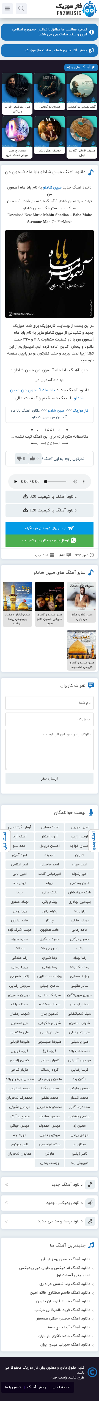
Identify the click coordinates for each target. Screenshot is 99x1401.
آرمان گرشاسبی (19, 827)
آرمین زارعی (79, 836)
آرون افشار (50, 836)
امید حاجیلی (49, 864)
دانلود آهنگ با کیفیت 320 (52, 497)
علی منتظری (19, 1032)
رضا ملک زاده (79, 967)
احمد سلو (19, 845)
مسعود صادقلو (49, 1116)
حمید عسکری (49, 939)
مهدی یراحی (79, 1135)
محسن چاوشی (79, 1088)
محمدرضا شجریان (19, 1097)
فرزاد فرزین (19, 1051)
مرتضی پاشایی (79, 1116)
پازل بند (79, 911)
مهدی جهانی (19, 1125)
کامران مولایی (49, 1060)
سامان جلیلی (49, 985)
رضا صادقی (20, 957)
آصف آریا (20, 836)
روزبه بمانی (19, 967)
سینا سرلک (19, 1004)
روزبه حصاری (79, 976)
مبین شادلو (56, 410)
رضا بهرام (79, 957)
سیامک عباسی (49, 995)
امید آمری (19, 855)
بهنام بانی (49, 901)
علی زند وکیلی (79, 1032)
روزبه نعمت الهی (49, 976)
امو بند (49, 855)
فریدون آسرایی (79, 1060)
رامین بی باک (49, 948)
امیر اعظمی (19, 864)
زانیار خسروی (19, 976)
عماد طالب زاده (79, 1051)
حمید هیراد (19, 939)
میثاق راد (79, 1144)
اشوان (79, 855)
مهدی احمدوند (49, 1125)
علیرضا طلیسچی (49, 1041)
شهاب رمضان (20, 1013)
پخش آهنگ (36, 1387)
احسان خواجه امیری (79, 846)
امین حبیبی (80, 827)
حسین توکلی (79, 939)
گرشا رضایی (79, 1069)
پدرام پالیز (49, 911)
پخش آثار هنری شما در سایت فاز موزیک (56, 50)
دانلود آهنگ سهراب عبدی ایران (65, 1344)
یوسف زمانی (49, 1163)
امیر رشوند (79, 873)
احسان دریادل (50, 845)
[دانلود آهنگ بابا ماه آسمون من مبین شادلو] (49, 274)
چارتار (50, 920)
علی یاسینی (79, 1041)
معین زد (79, 1125)
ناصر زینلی (79, 1153)
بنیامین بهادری (79, 901)
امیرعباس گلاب (49, 873)
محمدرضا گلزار (79, 1107)
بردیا (19, 892)
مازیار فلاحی (19, 1069)
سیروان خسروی (19, 995)
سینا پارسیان (79, 1004)
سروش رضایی (19, 985)
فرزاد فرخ (49, 1051)
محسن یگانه (49, 1088)
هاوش (49, 1153)
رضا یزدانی (49, 967)
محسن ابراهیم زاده (20, 1079)
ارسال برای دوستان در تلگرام (45, 528)
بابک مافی (49, 892)
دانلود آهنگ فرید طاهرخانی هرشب (62, 1310)
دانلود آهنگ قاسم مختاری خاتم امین (60, 1292)
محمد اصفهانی (20, 1088)
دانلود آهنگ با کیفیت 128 (52, 510)
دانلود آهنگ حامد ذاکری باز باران (64, 1336)
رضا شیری (49, 957)
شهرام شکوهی (49, 1023)
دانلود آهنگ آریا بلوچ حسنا (68, 1327)
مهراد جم (19, 1135)
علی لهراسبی (49, 1032)
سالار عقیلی (79, 985)
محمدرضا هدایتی (49, 1107)
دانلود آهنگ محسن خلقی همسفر (63, 1318)
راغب (79, 948)
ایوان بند (19, 883)
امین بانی (19, 873)
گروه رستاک (50, 1069)
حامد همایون (49, 929)
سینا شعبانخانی (80, 1013)
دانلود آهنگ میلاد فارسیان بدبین (63, 1301)
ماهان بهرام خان (49, 1079)
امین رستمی (79, 883)
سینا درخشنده (49, 1004)
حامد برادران (19, 920)
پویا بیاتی (20, 911)
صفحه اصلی (61, 1387)
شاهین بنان (50, 1013)
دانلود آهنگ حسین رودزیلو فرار (65, 1259)
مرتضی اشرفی (19, 1107)
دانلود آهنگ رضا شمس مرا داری (64, 1284)
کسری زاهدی (19, 1060)
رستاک (19, 948)
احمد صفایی (50, 827)
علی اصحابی (20, 1023)
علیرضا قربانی (20, 1041)
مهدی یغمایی (49, 1135)
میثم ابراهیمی (50, 1144)
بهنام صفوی (19, 901)
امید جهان (79, 864)
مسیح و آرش (20, 1116)
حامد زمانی (79, 929)
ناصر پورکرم (19, 1144)
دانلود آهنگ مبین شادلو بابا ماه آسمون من (45, 172)
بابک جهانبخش (79, 892)
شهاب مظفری (79, 1023)
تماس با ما (13, 1387)
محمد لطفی (50, 1097)
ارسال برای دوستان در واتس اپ (45, 540)
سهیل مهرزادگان (79, 995)
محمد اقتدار (80, 1097)
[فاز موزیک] (76, 16)
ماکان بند (79, 1079)
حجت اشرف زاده (19, 929)
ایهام (49, 883)
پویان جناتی (80, 920)
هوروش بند (79, 1163)
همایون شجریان (19, 1153)
